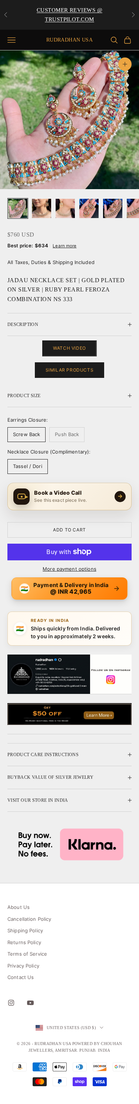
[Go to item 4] (89, 208)
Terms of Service (27, 954)
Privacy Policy (23, 966)
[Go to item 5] (112, 208)
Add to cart (69, 530)
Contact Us (20, 977)
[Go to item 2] (41, 208)
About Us (18, 907)
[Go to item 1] (17, 208)
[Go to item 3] (65, 208)
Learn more (64, 245)
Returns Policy (24, 942)
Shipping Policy (25, 930)
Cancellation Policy (29, 919)
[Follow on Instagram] (11, 1002)
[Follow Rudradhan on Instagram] (69, 674)
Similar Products (70, 370)
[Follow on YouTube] (30, 1002)
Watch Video (69, 348)
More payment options (69, 569)
